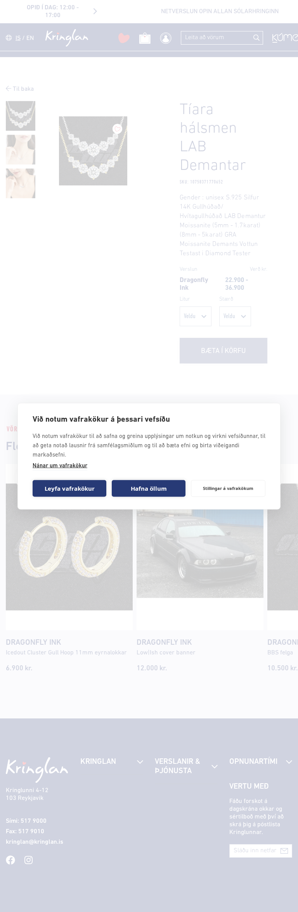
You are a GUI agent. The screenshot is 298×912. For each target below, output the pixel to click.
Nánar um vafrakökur (60, 466)
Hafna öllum (149, 488)
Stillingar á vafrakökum (228, 488)
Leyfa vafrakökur (70, 488)
